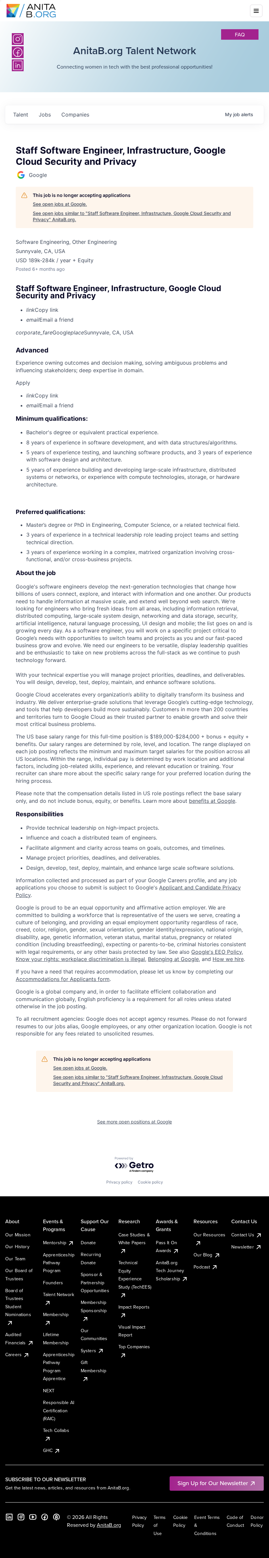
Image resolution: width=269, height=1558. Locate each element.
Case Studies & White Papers (134, 1238)
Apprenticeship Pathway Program (58, 1262)
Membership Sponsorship (94, 1306)
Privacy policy (119, 1182)
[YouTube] (33, 1517)
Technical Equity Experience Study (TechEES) (134, 1274)
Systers (88, 1350)
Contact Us (242, 1234)
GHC (47, 1450)
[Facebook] (45, 1517)
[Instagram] (17, 39)
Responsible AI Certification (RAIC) (58, 1410)
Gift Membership (94, 1366)
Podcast (202, 1267)
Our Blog (203, 1254)
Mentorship (55, 1242)
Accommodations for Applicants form (63, 979)
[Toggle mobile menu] (256, 11)
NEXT (49, 1390)
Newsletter (242, 1247)
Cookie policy (150, 1182)
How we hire (228, 959)
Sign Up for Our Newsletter (212, 1483)
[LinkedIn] (9, 1517)
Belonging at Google (173, 959)
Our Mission (18, 1234)
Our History (17, 1246)
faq (240, 34)
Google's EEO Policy (216, 952)
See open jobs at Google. (60, 204)
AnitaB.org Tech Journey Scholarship (170, 1270)
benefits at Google (212, 801)
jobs (45, 114)
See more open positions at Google (134, 1121)
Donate (88, 1242)
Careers (13, 1354)
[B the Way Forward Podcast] (56, 1517)
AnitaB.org (109, 1524)
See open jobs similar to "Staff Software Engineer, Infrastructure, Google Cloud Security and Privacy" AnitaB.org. (132, 216)
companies (75, 114)
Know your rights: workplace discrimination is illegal (80, 959)
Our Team (15, 1258)
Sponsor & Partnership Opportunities (95, 1282)
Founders (53, 1282)
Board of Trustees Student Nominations (18, 1302)
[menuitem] (139, 309)
